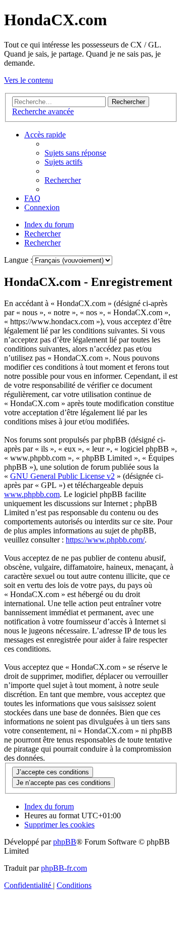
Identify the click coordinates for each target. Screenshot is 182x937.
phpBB (64, 841)
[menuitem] (75, 153)
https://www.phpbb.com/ (105, 539)
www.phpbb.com (32, 494)
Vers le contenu (28, 80)
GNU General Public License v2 (62, 476)
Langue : (18, 260)
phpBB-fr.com (64, 868)
